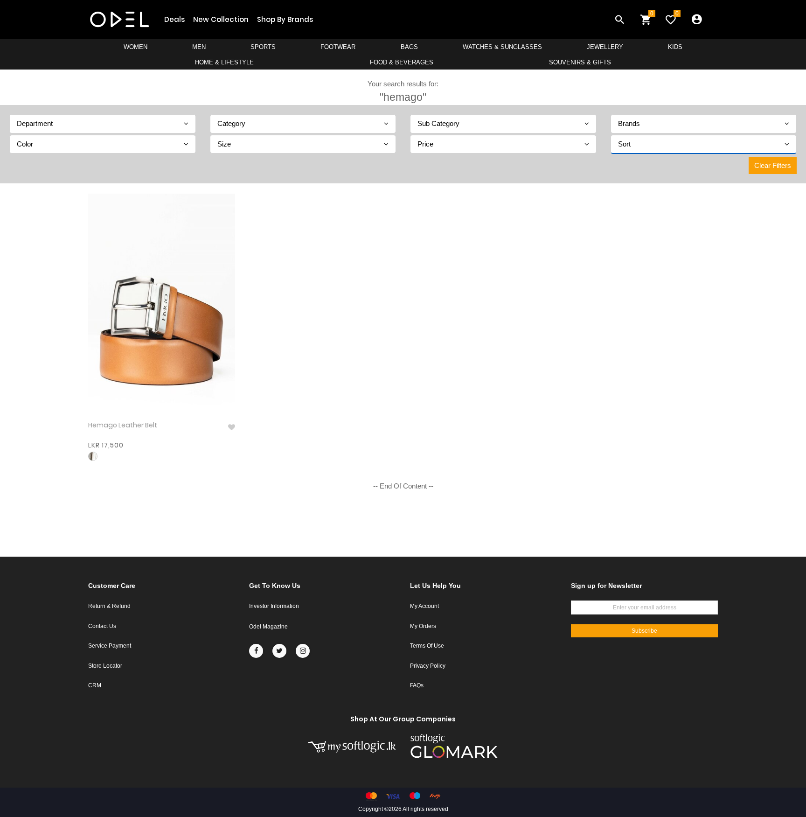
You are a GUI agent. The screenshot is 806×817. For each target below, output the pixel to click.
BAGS (409, 46)
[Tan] (92, 456)
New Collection (221, 19)
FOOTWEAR (337, 46)
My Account (424, 606)
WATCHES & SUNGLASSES (502, 46)
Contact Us (102, 626)
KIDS (675, 46)
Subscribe (644, 631)
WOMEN (135, 46)
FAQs (417, 685)
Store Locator (105, 666)
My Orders (423, 626)
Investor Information (274, 606)
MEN (199, 46)
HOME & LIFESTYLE (224, 62)
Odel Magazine (268, 626)
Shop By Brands (285, 19)
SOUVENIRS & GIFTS (580, 62)
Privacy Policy (427, 666)
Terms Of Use (427, 645)
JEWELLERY (605, 46)
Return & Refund (109, 606)
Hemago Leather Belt (122, 425)
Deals (174, 19)
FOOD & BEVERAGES (401, 62)
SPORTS (263, 46)
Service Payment (109, 645)
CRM (94, 685)
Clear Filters (772, 165)
